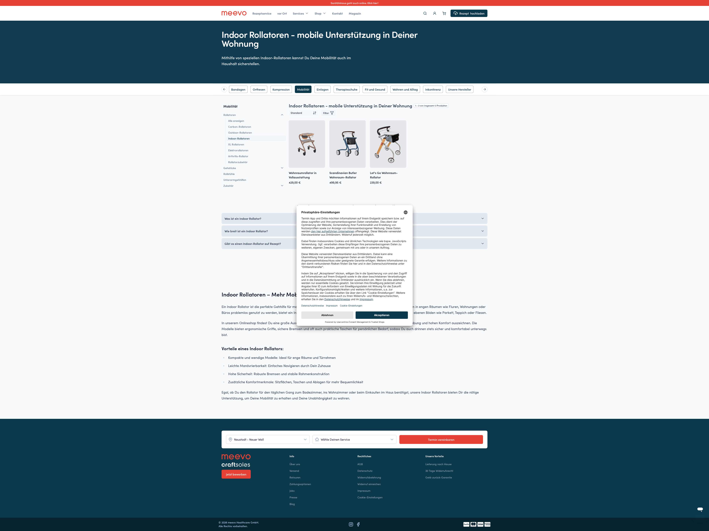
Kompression (281, 89)
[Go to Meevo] (234, 13)
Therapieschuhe (346, 89)
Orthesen (259, 89)
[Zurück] (224, 89)
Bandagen (238, 89)
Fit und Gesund (375, 89)
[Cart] (444, 13)
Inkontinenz (433, 89)
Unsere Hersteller (459, 89)
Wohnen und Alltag (405, 89)
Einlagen (322, 89)
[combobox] (303, 113)
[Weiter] (485, 89)
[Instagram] (351, 524)
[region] (354, 89)
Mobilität (303, 89)
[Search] (425, 13)
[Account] (434, 13)
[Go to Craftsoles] (253, 464)
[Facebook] (358, 524)
